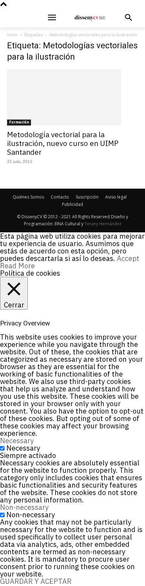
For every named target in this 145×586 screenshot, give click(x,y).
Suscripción (87, 197)
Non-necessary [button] (24, 507)
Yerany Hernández (102, 224)
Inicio (12, 35)
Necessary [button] (17, 440)
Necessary (23, 448)
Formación (19, 122)
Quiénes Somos (28, 197)
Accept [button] (128, 258)
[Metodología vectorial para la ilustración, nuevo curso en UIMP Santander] (72, 97)
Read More (17, 265)
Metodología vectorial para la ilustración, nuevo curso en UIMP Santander (63, 143)
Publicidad (72, 204)
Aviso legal (116, 197)
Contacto (60, 197)
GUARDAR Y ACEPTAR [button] (35, 581)
